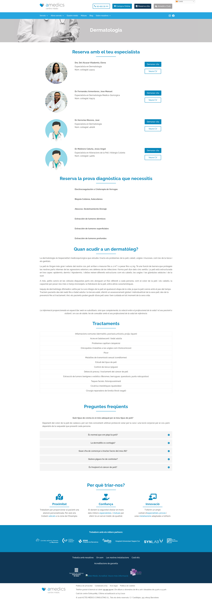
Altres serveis (56, 16)
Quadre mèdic (72, 16)
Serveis (43, 16)
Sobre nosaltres (102, 16)
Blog (91, 16)
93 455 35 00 (102, 6)
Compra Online (123, 6)
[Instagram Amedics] (170, 16)
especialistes (105, 513)
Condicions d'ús (101, 586)
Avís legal (114, 586)
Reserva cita (144, 6)
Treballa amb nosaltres (83, 558)
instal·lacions (145, 516)
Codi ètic (136, 558)
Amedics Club (164, 6)
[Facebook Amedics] (173, 16)
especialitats (153, 513)
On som (99, 558)
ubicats (52, 516)
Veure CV (153, 71)
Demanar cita (153, 64)
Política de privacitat (84, 586)
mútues (116, 513)
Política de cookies (127, 586)
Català (180, 1)
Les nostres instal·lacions (117, 558)
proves (162, 513)
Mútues (84, 16)
